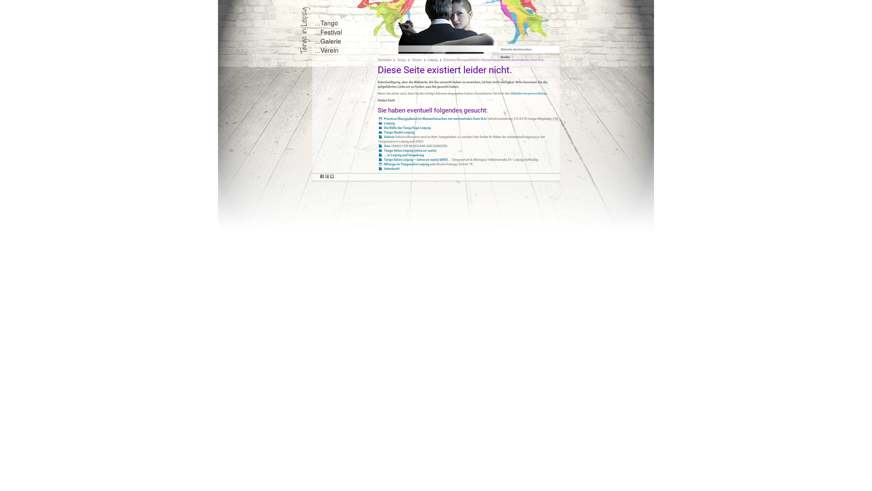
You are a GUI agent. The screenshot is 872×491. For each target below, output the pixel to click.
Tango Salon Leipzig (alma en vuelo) (410, 150)
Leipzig (433, 60)
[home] (305, 30)
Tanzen (417, 60)
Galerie (330, 40)
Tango (329, 22)
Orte (387, 146)
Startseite (384, 60)
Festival (331, 31)
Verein (329, 50)
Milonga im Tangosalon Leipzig (406, 164)
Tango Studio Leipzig (399, 132)
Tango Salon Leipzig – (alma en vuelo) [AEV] (416, 159)
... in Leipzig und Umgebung (404, 155)
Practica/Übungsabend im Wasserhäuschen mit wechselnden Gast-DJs (435, 118)
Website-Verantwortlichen (529, 93)
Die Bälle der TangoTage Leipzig (407, 128)
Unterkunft (391, 168)
